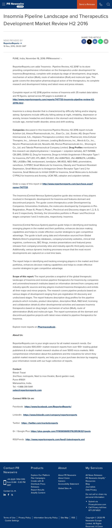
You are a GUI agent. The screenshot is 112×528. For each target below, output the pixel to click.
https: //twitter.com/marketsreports (39, 423)
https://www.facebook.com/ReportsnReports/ (47, 406)
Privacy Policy (25, 517)
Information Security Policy (46, 517)
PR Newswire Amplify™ (96, 478)
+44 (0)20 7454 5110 (16, 479)
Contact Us (9, 491)
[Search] (108, 4)
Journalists (90, 486)
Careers (61, 481)
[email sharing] (106, 42)
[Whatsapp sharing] (100, 42)
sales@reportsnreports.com (27, 390)
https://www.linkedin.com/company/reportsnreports (50, 414)
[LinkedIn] (5, 494)
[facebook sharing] (83, 42)
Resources (90, 481)
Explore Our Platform (40, 475)
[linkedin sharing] (94, 42)
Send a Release (87, 4)
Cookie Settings (12, 520)
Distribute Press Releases (38, 485)
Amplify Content (38, 492)
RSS (73, 517)
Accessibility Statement (68, 484)
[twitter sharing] (89, 42)
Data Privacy (91, 489)
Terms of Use (9, 517)
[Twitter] (12, 494)
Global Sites (63, 488)
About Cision (64, 478)
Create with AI (37, 481)
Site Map (64, 517)
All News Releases (94, 475)
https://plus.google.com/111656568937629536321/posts (61, 431)
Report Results (37, 489)
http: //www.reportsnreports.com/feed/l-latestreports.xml (55, 439)
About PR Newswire (67, 475)
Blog (88, 484)
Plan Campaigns (38, 478)
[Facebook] (8, 494)
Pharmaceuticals (46, 327)
